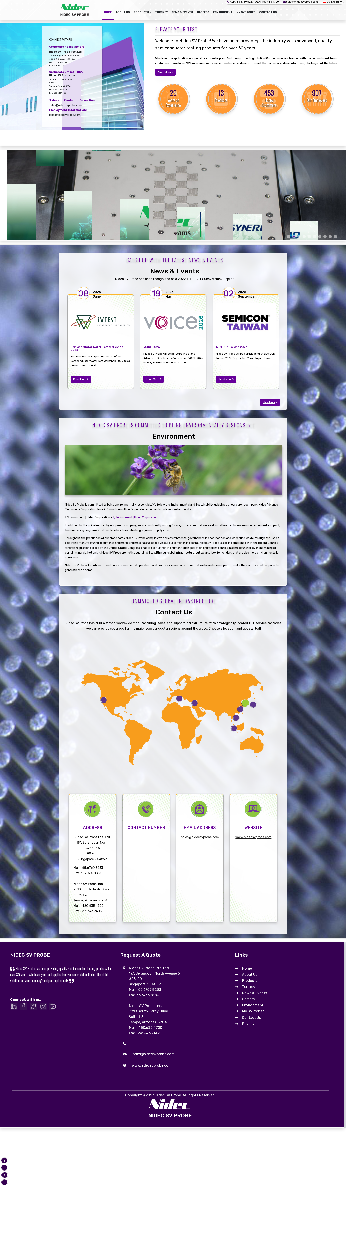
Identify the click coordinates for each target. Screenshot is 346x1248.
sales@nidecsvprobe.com (302, 1)
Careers (248, 999)
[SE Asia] (236, 718)
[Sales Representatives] (234, 728)
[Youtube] (53, 1007)
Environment (173, 436)
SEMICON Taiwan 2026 (231, 347)
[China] (241, 709)
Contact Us (173, 612)
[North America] (104, 700)
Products (249, 980)
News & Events (174, 271)
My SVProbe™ (253, 1011)
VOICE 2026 (151, 347)
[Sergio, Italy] (180, 698)
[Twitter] (34, 1007)
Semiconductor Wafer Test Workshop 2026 (97, 349)
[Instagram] (44, 1007)
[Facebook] (24, 1007)
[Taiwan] (245, 703)
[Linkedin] (14, 1007)
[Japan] (254, 704)
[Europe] (195, 703)
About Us (249, 974)
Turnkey (248, 987)
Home (247, 968)
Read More (165, 72)
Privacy (248, 1024)
